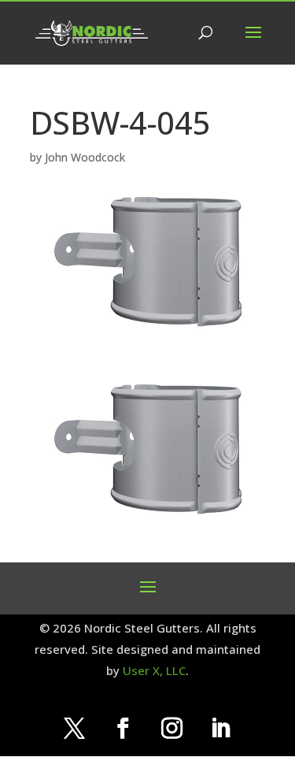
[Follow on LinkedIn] (221, 728)
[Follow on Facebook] (123, 728)
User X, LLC (154, 670)
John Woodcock (85, 157)
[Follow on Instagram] (172, 728)
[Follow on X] (74, 728)
